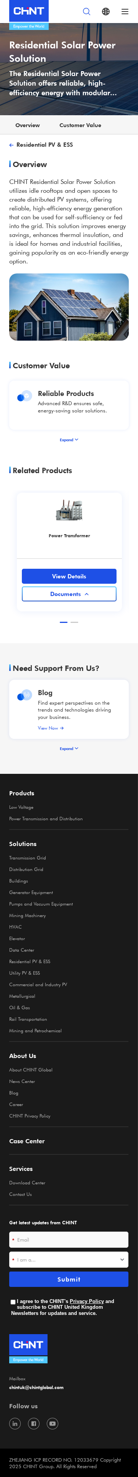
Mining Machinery (27, 915)
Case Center (27, 1141)
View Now (48, 728)
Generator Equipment (31, 892)
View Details (69, 576)
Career (16, 1104)
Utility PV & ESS (24, 973)
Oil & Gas (19, 1007)
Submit (69, 1279)
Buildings (18, 881)
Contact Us (20, 1194)
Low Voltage (21, 807)
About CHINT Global (31, 1069)
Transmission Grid (27, 857)
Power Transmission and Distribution (46, 818)
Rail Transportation (28, 1019)
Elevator (17, 938)
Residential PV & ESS (44, 144)
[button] (63, 622)
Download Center (27, 1182)
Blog (45, 692)
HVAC (15, 927)
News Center (22, 1081)
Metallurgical (22, 996)
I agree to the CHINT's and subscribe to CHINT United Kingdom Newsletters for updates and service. (62, 1307)
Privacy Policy (87, 1301)
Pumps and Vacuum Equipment (41, 904)
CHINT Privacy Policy (29, 1116)
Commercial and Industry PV (38, 984)
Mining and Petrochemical (35, 1030)
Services (21, 1168)
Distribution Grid (26, 869)
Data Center (21, 950)
